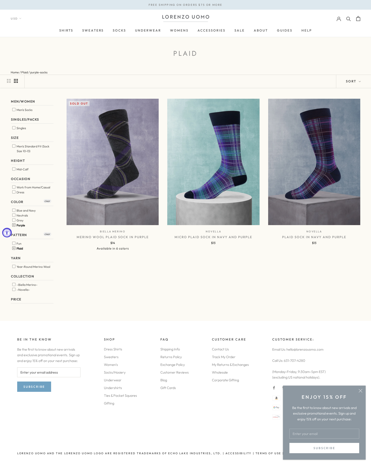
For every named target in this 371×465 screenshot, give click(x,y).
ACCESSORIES (211, 30)
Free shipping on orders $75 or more (185, 4)
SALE (239, 30)
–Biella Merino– (27, 285)
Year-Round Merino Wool (33, 267)
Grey (19, 220)
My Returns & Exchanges (230, 364)
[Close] (360, 391)
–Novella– (23, 290)
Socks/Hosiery (115, 372)
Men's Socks (24, 110)
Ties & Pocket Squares (120, 395)
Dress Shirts (113, 349)
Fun (18, 243)
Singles (21, 128)
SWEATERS (93, 30)
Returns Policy (171, 357)
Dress (20, 192)
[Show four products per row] (16, 81)
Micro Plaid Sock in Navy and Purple (213, 237)
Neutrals (22, 215)
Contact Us (220, 349)
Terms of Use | (269, 453)
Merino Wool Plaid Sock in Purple (113, 237)
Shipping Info (170, 349)
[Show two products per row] (9, 81)
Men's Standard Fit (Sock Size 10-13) (32, 148)
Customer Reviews (174, 372)
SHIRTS (66, 30)
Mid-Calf (22, 169)
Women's (111, 364)
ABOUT (261, 30)
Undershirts (113, 388)
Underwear (113, 380)
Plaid (19, 248)
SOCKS (119, 30)
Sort (352, 81)
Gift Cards (168, 388)
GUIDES (284, 30)
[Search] (348, 18)
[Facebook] (274, 387)
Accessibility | (239, 453)
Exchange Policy (172, 364)
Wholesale (220, 372)
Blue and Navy (26, 210)
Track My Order (224, 357)
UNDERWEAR (148, 30)
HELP (306, 30)
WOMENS (179, 30)
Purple (20, 225)
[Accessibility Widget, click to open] (7, 232)
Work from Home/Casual (33, 187)
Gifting (109, 403)
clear (47, 201)
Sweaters (111, 357)
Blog (163, 380)
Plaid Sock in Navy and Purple (314, 237)
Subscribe (324, 448)
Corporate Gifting (225, 380)
